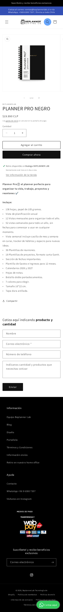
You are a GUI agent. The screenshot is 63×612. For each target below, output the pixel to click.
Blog (9, 424)
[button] (6, 22)
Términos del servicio (33, 605)
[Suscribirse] (52, 562)
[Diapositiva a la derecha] (39, 98)
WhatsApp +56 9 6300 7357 (21, 491)
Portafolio (12, 439)
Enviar (13, 387)
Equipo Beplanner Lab (19, 417)
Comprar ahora (32, 154)
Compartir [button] (11, 300)
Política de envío (47, 594)
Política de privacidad (45, 600)
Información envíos (17, 454)
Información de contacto (22, 600)
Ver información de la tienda (21, 174)
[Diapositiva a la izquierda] (24, 98)
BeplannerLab (29, 590)
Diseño (10, 432)
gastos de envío (12, 121)
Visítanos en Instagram (19, 498)
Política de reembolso (27, 594)
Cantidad (7, 126)
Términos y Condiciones (19, 447)
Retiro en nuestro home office (23, 462)
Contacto (12, 483)
